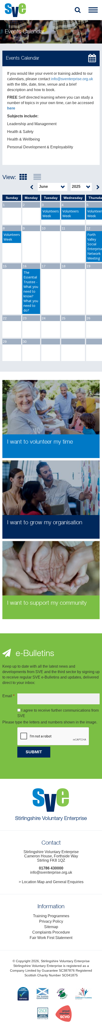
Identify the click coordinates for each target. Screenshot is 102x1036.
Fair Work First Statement (51, 938)
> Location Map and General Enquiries (51, 882)
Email (8, 696)
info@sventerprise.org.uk (72, 79)
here (11, 108)
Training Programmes (51, 916)
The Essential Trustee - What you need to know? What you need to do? (30, 291)
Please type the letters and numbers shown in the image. (49, 722)
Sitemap (51, 927)
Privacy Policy (51, 921)
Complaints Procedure (51, 932)
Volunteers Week (50, 213)
